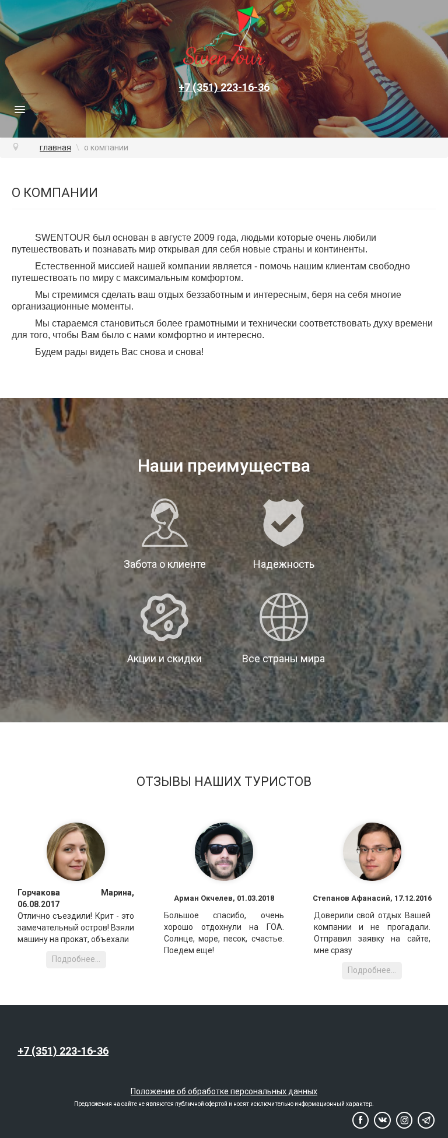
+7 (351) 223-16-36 (224, 87)
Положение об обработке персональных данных (224, 1091)
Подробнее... (76, 959)
